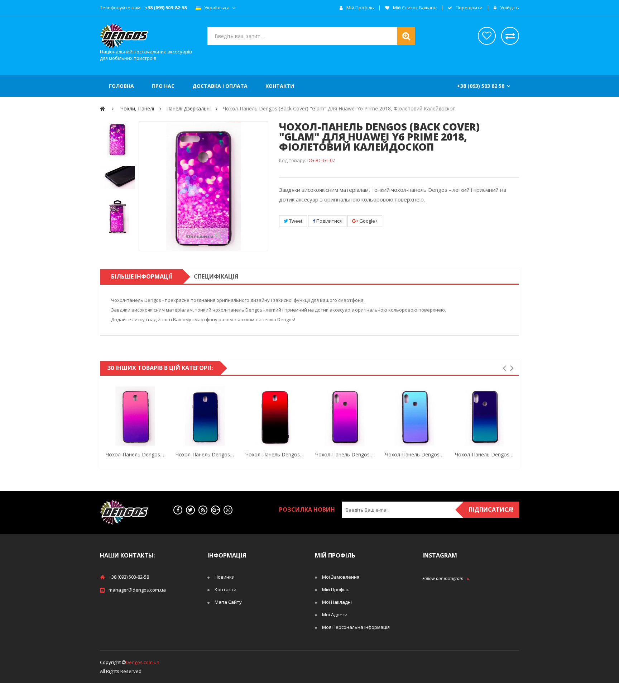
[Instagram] (228, 510)
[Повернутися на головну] (102, 108)
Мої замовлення (340, 577)
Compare (163, 416)
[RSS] (202, 510)
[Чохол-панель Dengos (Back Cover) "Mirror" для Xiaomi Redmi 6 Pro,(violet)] (484, 416)
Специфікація (216, 276)
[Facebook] (177, 510)
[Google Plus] (215, 510)
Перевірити (469, 7)
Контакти (225, 589)
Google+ (368, 221)
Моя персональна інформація (356, 627)
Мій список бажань (414, 7)
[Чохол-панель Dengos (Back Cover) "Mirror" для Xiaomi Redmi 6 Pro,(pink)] (344, 416)
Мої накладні (337, 602)
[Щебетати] (190, 510)
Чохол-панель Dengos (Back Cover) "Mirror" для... (135, 454)
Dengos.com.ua (142, 662)
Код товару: (292, 160)
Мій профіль (359, 7)
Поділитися (328, 221)
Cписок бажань (487, 36)
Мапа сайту (228, 602)
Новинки (225, 577)
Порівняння (510, 36)
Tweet (295, 221)
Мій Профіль (336, 589)
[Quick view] (107, 416)
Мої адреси (334, 614)
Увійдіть (509, 7)
